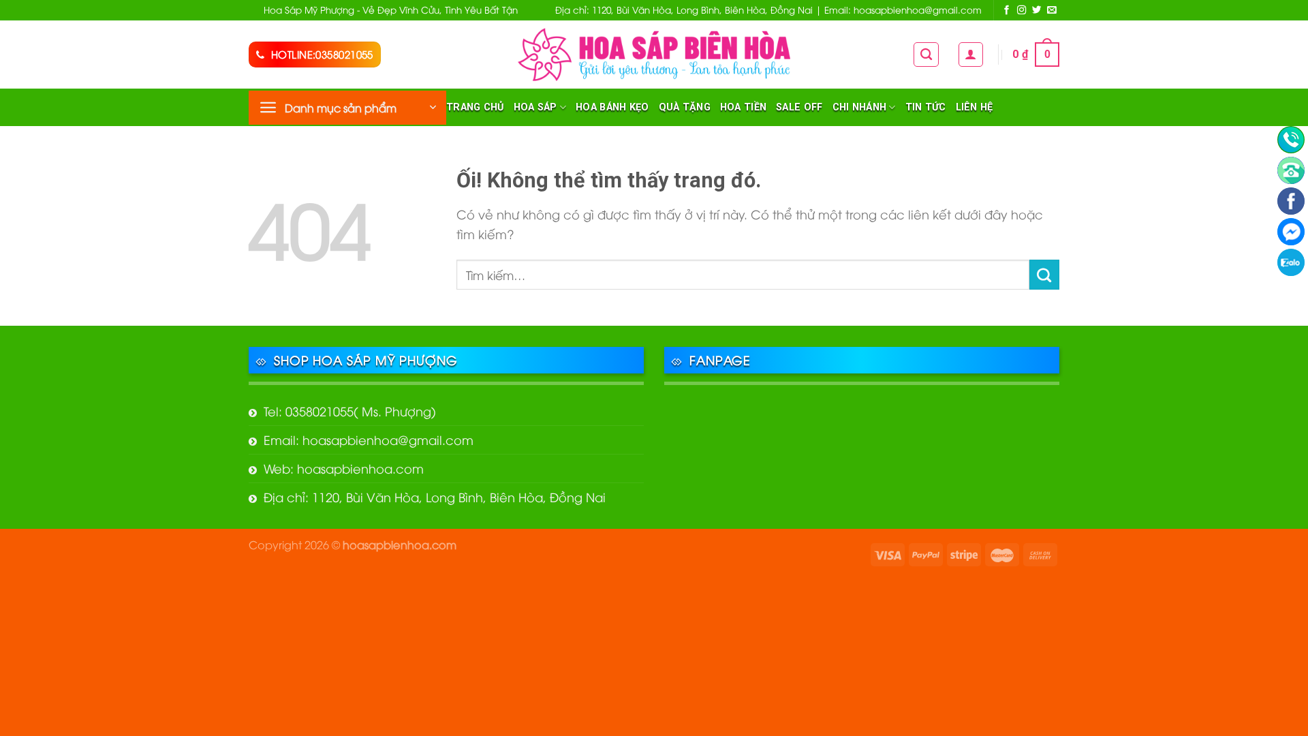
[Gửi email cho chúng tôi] (1052, 10)
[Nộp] (1044, 275)
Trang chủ (475, 107)
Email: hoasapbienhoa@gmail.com (368, 439)
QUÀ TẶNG (685, 107)
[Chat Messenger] (1291, 231)
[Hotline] (1291, 139)
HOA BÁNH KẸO (612, 107)
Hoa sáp (535, 107)
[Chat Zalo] (1291, 262)
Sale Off (799, 107)
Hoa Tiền (743, 107)
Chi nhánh (859, 107)
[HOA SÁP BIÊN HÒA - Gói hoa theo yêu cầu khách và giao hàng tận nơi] (654, 54)
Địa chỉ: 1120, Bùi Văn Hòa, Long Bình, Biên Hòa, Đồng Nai (435, 496)
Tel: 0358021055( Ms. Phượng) (350, 410)
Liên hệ (974, 107)
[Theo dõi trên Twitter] (1037, 10)
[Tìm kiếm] (926, 54)
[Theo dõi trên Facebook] (1007, 10)
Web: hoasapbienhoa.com (344, 467)
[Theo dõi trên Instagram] (1022, 10)
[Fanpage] (1291, 201)
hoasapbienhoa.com (399, 544)
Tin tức (925, 107)
